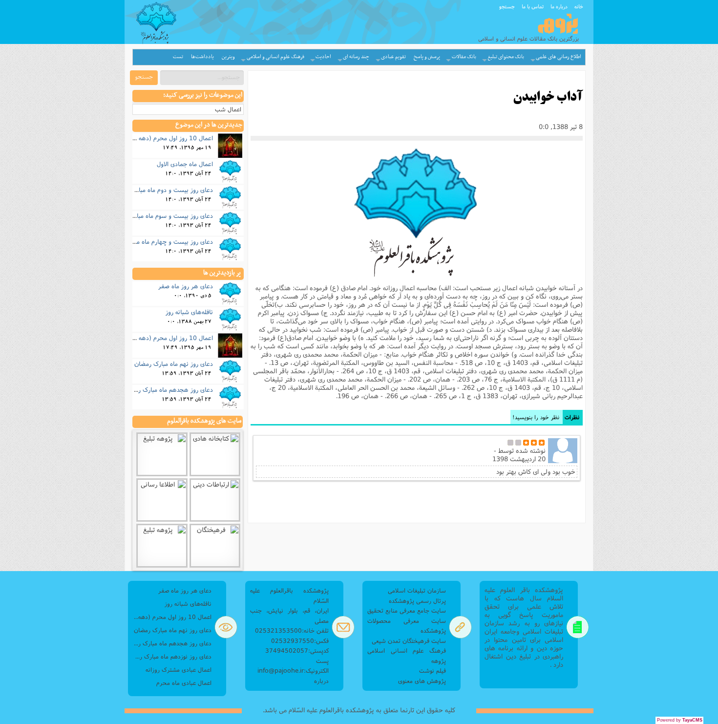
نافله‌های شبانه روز (189, 312)
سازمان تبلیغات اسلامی (417, 590)
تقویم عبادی (393, 57)
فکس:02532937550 (300, 640)
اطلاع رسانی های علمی (558, 57)
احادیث (323, 57)
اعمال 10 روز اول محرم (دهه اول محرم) (161, 138)
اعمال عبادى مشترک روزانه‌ (178, 669)
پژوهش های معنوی (422, 680)
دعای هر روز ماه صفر (185, 286)
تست (178, 57)
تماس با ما (533, 6)
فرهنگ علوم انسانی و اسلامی (275, 57)
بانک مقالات (464, 57)
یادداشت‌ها (202, 57)
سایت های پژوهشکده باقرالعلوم (204, 421)
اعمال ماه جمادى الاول (185, 164)
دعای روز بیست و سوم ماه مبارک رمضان (161, 215)
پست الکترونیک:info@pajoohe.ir (293, 665)
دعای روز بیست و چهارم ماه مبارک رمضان (159, 241)
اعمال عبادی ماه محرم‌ (183, 682)
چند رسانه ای (356, 57)
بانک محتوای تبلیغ (505, 57)
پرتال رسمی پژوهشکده (417, 600)
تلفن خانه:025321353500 (292, 630)
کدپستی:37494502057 (297, 650)
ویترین (228, 57)
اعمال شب (228, 109)
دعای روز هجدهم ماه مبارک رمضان (168, 389)
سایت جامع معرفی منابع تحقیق (406, 610)
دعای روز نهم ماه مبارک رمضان (173, 363)
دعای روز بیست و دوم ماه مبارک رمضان (162, 189)
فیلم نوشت (432, 670)
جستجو (507, 6)
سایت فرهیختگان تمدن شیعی (409, 640)
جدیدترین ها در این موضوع (208, 125)
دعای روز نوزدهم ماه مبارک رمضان (172, 656)
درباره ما (559, 6)
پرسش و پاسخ (427, 57)
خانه (578, 6)
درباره (321, 680)
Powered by (679, 720)
